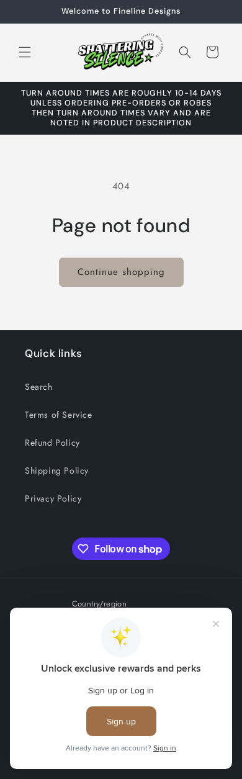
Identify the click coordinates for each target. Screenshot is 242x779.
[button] (24, 52)
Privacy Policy (53, 498)
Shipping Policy (57, 470)
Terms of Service (58, 414)
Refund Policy (52, 442)
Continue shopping (121, 272)
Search (39, 386)
